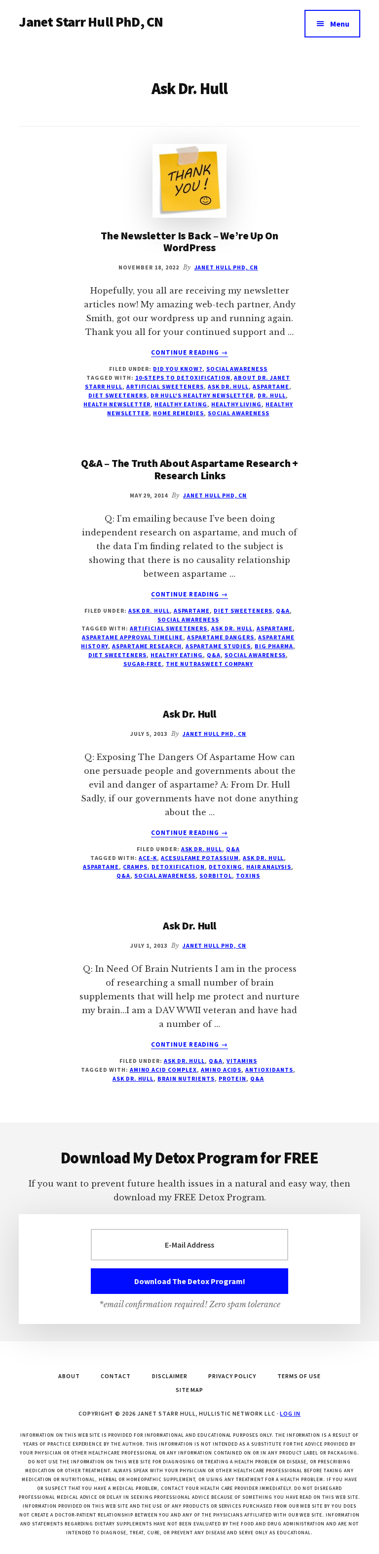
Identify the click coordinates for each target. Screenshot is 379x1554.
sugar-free (142, 663)
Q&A (283, 610)
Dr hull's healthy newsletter (202, 395)
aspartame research (147, 646)
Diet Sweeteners (243, 610)
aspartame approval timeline (132, 637)
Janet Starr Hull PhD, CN (91, 22)
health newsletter (117, 404)
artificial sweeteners (165, 386)
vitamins (242, 1060)
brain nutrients (185, 1078)
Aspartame (192, 610)
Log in (290, 1413)
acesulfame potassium (200, 857)
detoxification (178, 866)
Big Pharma (274, 646)
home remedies (178, 413)
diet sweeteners (117, 395)
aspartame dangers (220, 637)
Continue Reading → (189, 352)
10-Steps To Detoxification (182, 377)
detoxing (225, 866)
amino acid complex (163, 1069)
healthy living (236, 404)
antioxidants (269, 1069)
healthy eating (180, 404)
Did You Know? (177, 368)
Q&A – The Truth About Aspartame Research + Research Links (189, 469)
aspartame (271, 386)
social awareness (236, 368)
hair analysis (268, 866)
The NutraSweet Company (209, 663)
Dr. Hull (272, 395)
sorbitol (215, 875)
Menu (339, 24)
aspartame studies (218, 646)
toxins (248, 875)
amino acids (221, 1069)
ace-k (148, 857)
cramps (135, 866)
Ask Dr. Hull (228, 386)
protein (233, 1078)
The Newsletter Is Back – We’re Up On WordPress (189, 241)
